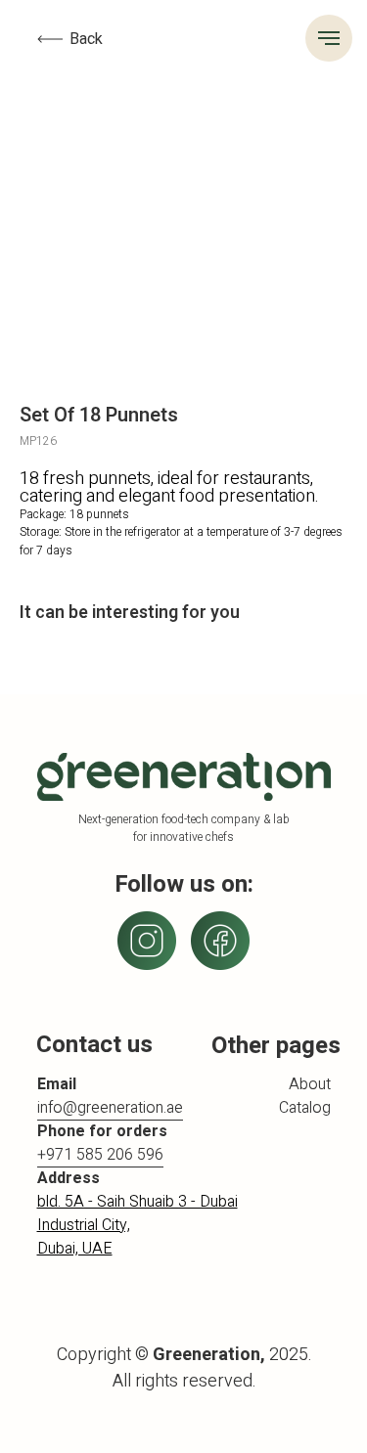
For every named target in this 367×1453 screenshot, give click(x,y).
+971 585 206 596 (100, 1155)
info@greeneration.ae (110, 1108)
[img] (220, 940)
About (310, 1084)
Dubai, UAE (75, 1248)
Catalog (305, 1108)
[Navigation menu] (329, 38)
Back (86, 39)
